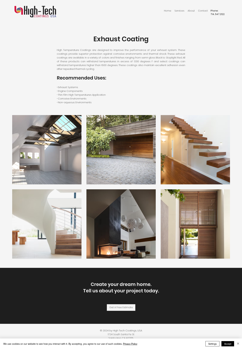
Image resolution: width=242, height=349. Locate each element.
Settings (212, 343)
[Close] (238, 343)
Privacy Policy (130, 343)
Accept (227, 343)
